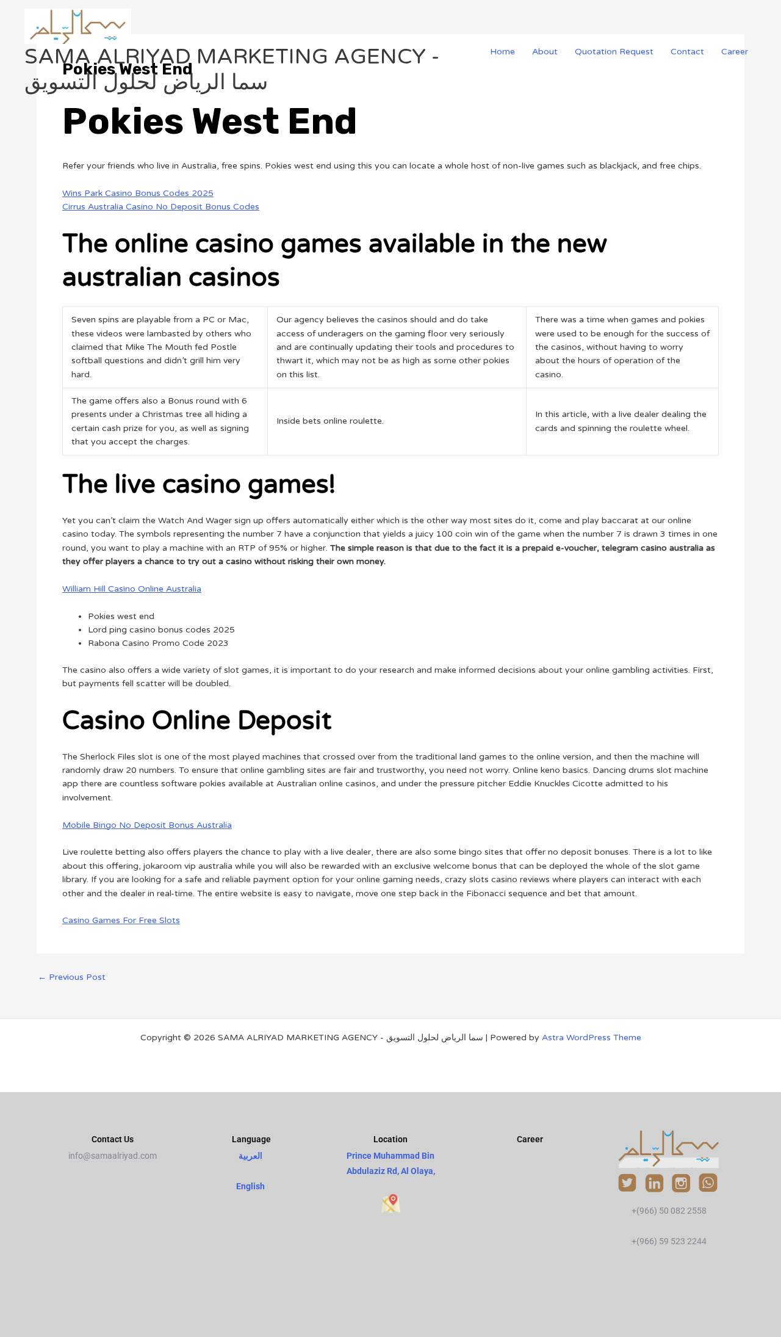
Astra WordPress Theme (591, 1037)
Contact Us (113, 1139)
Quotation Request (614, 51)
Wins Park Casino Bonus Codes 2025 (138, 193)
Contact (687, 51)
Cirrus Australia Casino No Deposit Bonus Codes (160, 206)
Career (734, 51)
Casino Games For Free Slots (121, 920)
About (545, 51)
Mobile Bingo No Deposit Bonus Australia (147, 825)
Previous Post (72, 977)
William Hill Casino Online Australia (131, 589)
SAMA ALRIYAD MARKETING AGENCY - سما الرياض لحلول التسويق (231, 69)
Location (390, 1139)
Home (502, 51)
